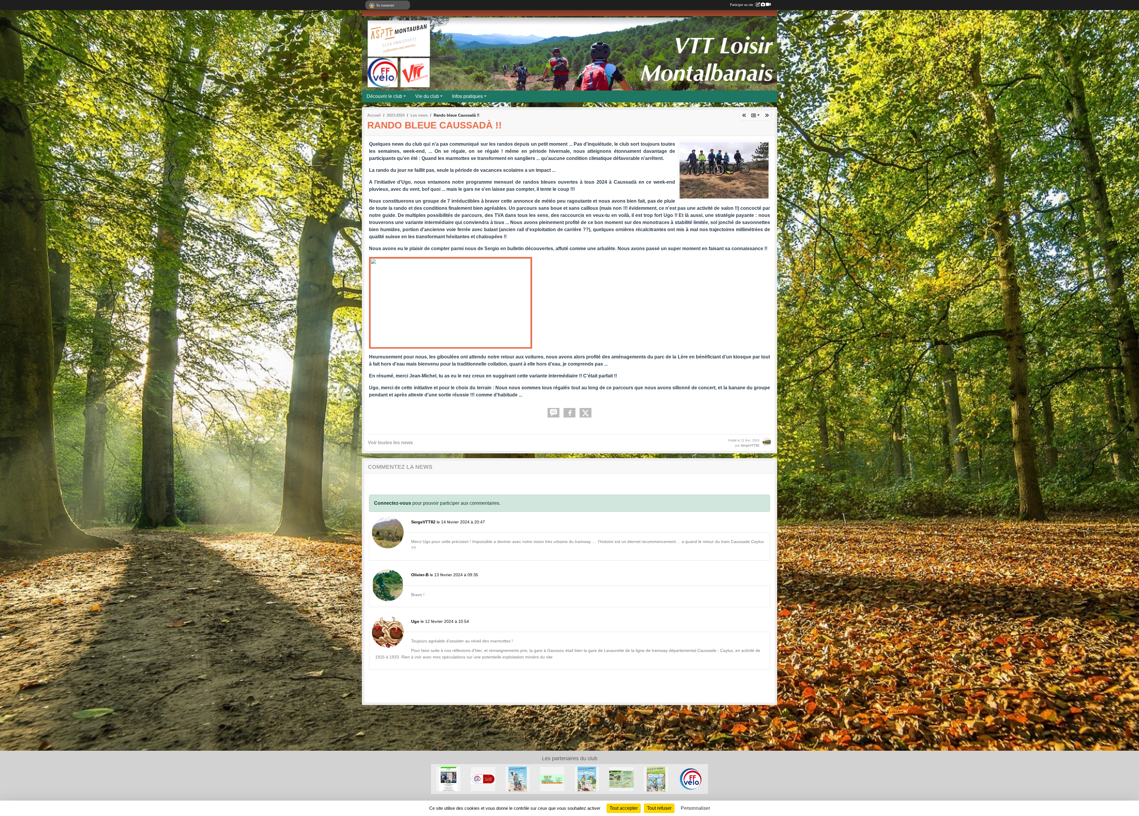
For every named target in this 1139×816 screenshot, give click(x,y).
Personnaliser (695, 808)
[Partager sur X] (585, 412)
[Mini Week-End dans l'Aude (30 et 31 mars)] (744, 115)
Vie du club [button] (427, 96)
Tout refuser (659, 808)
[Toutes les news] (755, 115)
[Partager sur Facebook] (569, 412)
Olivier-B (420, 574)
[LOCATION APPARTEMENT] (448, 778)
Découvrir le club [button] (384, 96)
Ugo (415, 621)
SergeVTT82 (750, 445)
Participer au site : (743, 5)
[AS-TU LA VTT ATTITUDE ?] (517, 778)
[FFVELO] (690, 778)
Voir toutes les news (390, 442)
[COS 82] (552, 778)
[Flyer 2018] (621, 778)
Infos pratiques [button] (467, 96)
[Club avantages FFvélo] (483, 778)
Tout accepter (624, 808)
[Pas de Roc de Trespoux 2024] (766, 115)
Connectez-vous (392, 503)
